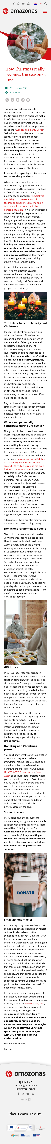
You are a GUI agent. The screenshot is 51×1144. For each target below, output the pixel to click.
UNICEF (8, 772)
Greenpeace (26, 772)
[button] (38, 3)
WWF (16, 772)
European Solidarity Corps (29, 129)
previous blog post (34, 1003)
